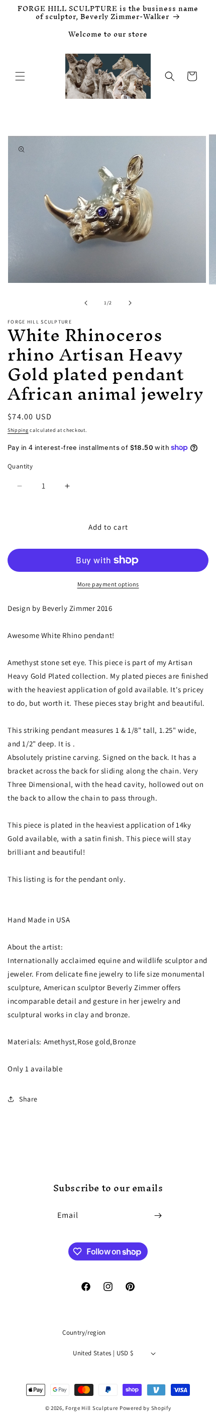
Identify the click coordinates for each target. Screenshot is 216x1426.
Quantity (20, 466)
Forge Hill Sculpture (91, 1407)
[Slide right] (130, 303)
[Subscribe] (158, 1215)
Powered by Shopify (145, 1407)
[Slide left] (86, 303)
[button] (20, 76)
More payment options (108, 584)
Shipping (18, 430)
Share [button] (28, 1098)
